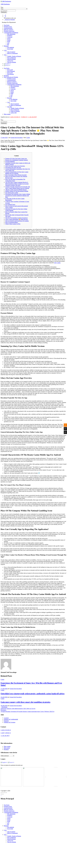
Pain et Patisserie (14, 109)
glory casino (57, 262)
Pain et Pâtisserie (11, 57)
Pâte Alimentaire (14, 86)
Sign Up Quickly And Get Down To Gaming (17, 221)
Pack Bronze (10, 74)
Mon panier (7, 748)
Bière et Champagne (12, 53)
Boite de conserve (11, 81)
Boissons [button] (6, 46)
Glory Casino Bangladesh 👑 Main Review (16, 219)
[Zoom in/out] (6, 792)
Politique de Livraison (9, 722)
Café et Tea (10, 60)
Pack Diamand (11, 71)
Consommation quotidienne (11, 812)
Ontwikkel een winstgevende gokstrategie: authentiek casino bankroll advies (32, 694)
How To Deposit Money (11, 222)
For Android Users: (10, 204)
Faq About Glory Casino (11, 192)
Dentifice (12, 87)
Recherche (3, 12)
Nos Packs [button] (6, 68)
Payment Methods (10, 161)
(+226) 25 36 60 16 (15, 117)
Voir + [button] (5, 54)
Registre (13, 19)
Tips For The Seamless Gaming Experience (16, 218)
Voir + (5, 834)
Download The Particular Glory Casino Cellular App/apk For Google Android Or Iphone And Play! (17, 195)
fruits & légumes (11, 59)
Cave (5, 830)
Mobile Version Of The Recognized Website (16, 191)
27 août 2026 (4, 688)
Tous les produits (11, 62)
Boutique (6, 75)
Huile (8, 41)
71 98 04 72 (24, 117)
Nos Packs (6, 25)
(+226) (2, 733)
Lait (8, 43)
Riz (8, 44)
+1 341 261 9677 (32, 117)
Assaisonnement (8, 28)
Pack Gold (10, 72)
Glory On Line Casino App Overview (15, 166)
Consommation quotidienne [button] (11, 32)
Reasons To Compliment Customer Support (16, 160)
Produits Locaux (11, 78)
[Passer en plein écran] (4, 792)
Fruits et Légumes (15, 111)
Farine (8, 40)
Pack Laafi (10, 69)
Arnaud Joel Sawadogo (17, 137)
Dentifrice (9, 35)
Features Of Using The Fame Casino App (16, 158)
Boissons (6, 825)
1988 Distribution (5, 4)
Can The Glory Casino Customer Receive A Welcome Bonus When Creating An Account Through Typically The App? (17, 184)
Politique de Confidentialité (11, 719)
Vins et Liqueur (11, 52)
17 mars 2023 (4, 137)
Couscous (9, 37)
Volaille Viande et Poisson (17, 108)
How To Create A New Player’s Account (15, 175)
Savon (8, 38)
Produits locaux (8, 26)
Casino (28, 137)
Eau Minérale (13, 99)
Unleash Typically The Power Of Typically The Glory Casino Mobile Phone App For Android (17, 187)
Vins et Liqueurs (14, 103)
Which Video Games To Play (12, 224)
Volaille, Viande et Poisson (14, 56)
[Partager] (3, 792)
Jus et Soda (10, 49)
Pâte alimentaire (11, 34)
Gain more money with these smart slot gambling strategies (25, 702)
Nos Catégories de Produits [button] (11, 77)
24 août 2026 (4, 697)
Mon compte (7, 114)
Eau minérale (10, 47)
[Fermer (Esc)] (1, 792)
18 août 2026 (4, 705)
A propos (6, 718)
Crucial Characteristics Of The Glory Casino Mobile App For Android (16, 172)
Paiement (6, 721)
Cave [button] (5, 50)
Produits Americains (9, 31)
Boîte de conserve (8, 29)
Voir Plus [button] (9, 106)
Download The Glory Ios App (13, 167)
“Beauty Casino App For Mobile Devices (16, 189)
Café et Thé (13, 112)
